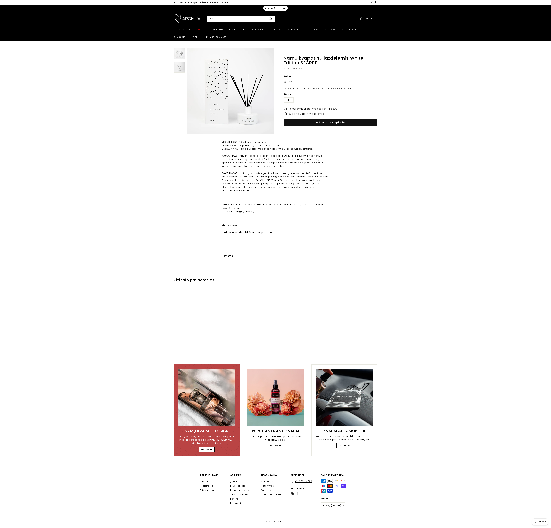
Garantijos (266, 490)
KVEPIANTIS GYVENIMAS (323, 29)
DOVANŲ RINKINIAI (352, 29)
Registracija (206, 485)
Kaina (287, 76)
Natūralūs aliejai (216, 37)
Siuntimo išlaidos (311, 88)
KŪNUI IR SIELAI (238, 29)
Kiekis (287, 94)
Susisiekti (205, 481)
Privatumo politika (270, 494)
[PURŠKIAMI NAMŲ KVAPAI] (275, 397)
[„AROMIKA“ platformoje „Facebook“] (297, 494)
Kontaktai (235, 503)
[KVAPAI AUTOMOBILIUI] (344, 397)
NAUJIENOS (217, 29)
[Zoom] (230, 91)
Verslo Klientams (275, 8)
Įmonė (234, 481)
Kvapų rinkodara (239, 490)
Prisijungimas (207, 490)
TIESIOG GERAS (182, 29)
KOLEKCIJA (207, 449)
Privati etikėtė (237, 485)
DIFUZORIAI (180, 37)
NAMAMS (277, 29)
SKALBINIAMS (259, 29)
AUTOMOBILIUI (296, 29)
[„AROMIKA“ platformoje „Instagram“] (292, 494)
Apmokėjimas (268, 481)
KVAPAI (196, 37)
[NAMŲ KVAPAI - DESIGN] (206, 397)
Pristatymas (267, 485)
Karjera (234, 498)
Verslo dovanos (239, 494)
